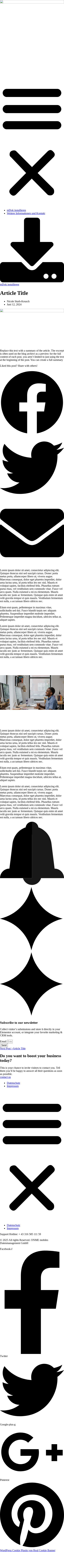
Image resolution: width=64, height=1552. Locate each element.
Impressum (13, 1086)
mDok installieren (16, 210)
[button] (32, 140)
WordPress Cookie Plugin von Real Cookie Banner (27, 1550)
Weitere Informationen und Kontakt (26, 213)
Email (3, 1041)
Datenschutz (13, 1082)
